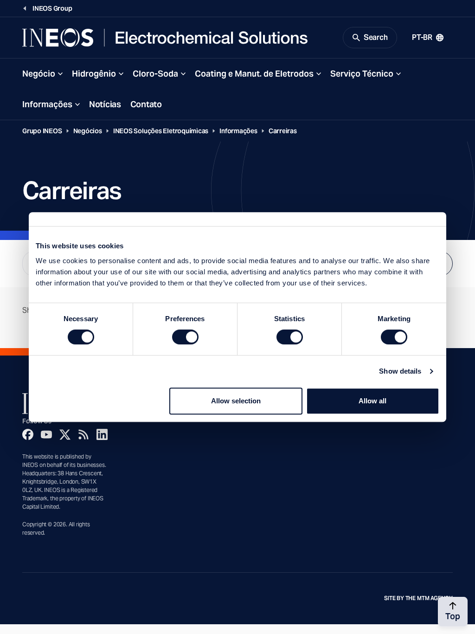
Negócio (38, 73)
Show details (400, 371)
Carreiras (283, 131)
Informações (47, 104)
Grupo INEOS (42, 131)
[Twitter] (65, 434)
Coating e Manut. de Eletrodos (254, 73)
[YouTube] (46, 434)
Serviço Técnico (361, 73)
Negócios (87, 131)
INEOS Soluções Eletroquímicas (161, 131)
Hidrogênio (94, 73)
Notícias (105, 104)
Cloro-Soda (155, 73)
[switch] (185, 337)
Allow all (372, 401)
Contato (146, 104)
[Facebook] (27, 434)
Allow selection (236, 401)
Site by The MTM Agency (418, 598)
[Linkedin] (102, 434)
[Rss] (83, 434)
